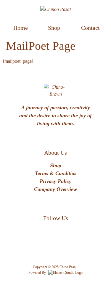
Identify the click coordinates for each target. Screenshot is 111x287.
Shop (54, 28)
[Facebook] (46, 234)
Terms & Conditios (55, 173)
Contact (90, 27)
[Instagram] (64, 234)
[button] (55, 28)
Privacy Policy (55, 181)
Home (20, 27)
